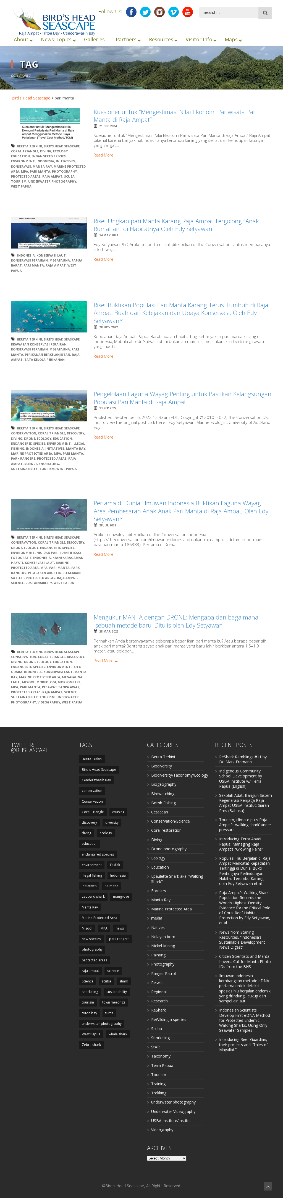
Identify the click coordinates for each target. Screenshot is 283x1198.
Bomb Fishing (163, 802)
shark (123, 981)
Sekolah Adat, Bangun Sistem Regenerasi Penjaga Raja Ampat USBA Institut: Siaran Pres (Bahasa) (245, 803)
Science (30, 464)
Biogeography (163, 784)
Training (158, 1083)
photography (64, 171)
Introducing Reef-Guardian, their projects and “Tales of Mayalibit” (243, 1044)
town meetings (113, 1002)
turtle (109, 1013)
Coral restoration (166, 830)
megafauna (59, 260)
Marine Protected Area (31, 453)
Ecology (158, 858)
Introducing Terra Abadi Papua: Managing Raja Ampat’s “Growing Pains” (241, 843)
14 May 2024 (108, 235)
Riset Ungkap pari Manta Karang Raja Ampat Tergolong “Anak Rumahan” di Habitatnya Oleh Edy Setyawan (176, 225)
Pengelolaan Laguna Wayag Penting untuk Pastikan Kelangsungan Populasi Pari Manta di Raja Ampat (182, 398)
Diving (156, 839)
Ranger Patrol (163, 973)
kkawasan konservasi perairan (39, 344)
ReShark (158, 1010)
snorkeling (49, 464)
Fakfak (115, 864)
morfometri (69, 682)
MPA (24, 171)
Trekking (158, 1092)
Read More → (106, 155)
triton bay (89, 1013)
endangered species (49, 156)
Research (159, 1001)
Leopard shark (93, 896)
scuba (69, 176)
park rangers (23, 458)
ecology (60, 151)
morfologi (46, 682)
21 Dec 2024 (108, 126)
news (120, 928)
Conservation (23, 433)
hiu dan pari (47, 553)
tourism (19, 181)
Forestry (158, 890)
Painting (158, 955)
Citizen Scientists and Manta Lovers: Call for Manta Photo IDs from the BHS (245, 961)
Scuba (156, 1028)
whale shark (118, 1034)
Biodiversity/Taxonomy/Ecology (179, 775)
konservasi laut (51, 255)
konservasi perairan (29, 260)
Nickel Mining (163, 945)
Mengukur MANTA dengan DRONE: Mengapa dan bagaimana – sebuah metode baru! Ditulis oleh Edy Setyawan (178, 621)
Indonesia (45, 161)
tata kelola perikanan (44, 359)
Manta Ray (42, 166)
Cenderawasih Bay (96, 780)
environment (23, 161)
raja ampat (52, 176)
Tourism (158, 1074)
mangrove (121, 896)
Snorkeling (160, 1037)
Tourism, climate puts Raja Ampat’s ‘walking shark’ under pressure (245, 824)
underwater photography (52, 181)
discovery (75, 433)
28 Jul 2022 (107, 525)
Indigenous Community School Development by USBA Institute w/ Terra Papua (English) (240, 778)
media (156, 918)
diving (45, 151)
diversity (112, 822)
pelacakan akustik (44, 573)
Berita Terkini (29, 146)
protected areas (26, 176)
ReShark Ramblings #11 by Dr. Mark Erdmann (243, 759)
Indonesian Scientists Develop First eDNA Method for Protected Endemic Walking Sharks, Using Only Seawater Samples (244, 1020)
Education (160, 867)
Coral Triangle (24, 151)
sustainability (24, 469)
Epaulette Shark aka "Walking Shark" (177, 879)
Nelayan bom (163, 936)
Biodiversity (161, 766)
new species (91, 938)
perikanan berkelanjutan (47, 354)
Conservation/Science (170, 821)
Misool (28, 682)
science (113, 970)
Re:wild (157, 982)
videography (49, 702)
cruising (118, 812)
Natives (158, 927)
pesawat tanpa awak (60, 687)
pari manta (40, 171)
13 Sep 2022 (107, 408)
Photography (162, 964)
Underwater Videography (173, 1111)
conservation (92, 790)
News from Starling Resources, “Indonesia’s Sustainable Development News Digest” (242, 940)
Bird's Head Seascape (31, 98)
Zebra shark (91, 1044)
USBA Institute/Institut (171, 1120)
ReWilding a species (168, 1019)
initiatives (65, 161)
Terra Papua (162, 1065)
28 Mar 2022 (108, 631)
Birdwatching (162, 793)
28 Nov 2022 (108, 327)
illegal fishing (92, 875)
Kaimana (111, 886)
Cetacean (159, 812)
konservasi (21, 166)
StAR (155, 1046)
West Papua (21, 186)
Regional (159, 991)
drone (29, 438)
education (20, 156)
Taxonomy (161, 1056)
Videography (162, 1129)
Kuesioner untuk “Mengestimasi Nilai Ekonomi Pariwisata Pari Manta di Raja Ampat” (175, 115)
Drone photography (169, 848)
